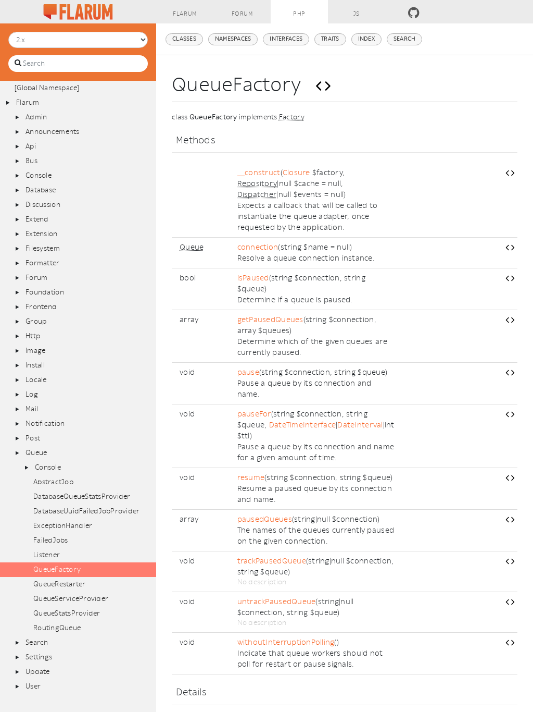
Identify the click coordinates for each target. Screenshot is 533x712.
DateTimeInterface (302, 425)
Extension (41, 234)
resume (251, 477)
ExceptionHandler (62, 526)
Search (37, 642)
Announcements (52, 132)
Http (33, 336)
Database (41, 190)
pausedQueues (264, 519)
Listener (46, 555)
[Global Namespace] (47, 88)
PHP (299, 13)
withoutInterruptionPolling (286, 642)
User (33, 686)
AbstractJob (53, 482)
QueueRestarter (59, 584)
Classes (184, 38)
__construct (259, 172)
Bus (31, 161)
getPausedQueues (270, 319)
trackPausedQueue (271, 561)
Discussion (43, 204)
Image (35, 350)
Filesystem (43, 248)
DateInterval (360, 425)
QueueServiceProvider (70, 599)
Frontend (41, 307)
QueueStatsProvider (66, 613)
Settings (39, 657)
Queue (36, 453)
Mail (32, 409)
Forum (242, 13)
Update (38, 672)
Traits (330, 38)
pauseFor (254, 414)
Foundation (45, 292)
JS (356, 13)
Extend (37, 219)
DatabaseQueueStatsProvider (82, 496)
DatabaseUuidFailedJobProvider (86, 511)
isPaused (253, 278)
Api (31, 146)
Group (36, 321)
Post (33, 438)
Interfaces (286, 38)
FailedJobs (50, 540)
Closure (296, 172)
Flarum (184, 13)
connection (257, 247)
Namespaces (233, 38)
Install (35, 365)
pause (248, 372)
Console (39, 175)
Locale (36, 380)
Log (32, 394)
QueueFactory (57, 569)
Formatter (42, 263)
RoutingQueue (57, 628)
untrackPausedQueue (276, 601)
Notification (45, 423)
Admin (36, 117)
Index (366, 38)
